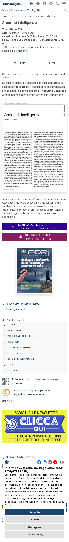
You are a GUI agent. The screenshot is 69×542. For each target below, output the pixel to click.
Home (4, 16)
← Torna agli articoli (13, 309)
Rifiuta (34, 519)
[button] (30, 4)
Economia (12, 324)
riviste (13, 16)
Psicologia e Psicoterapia (21, 336)
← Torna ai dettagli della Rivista (21, 304)
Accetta (34, 512)
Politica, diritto (16, 353)
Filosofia (12, 370)
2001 (29, 16)
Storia (11, 365)
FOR (22, 16)
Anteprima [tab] (19, 63)
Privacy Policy (34, 534)
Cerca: (5, 10)
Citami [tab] (51, 63)
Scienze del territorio (19, 347)
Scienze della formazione (21, 359)
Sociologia (13, 342)
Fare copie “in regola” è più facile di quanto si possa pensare (32, 392)
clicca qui (22, 50)
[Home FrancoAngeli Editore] (13, 4)
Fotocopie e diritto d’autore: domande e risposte (35, 381)
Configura (34, 527)
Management (14, 330)
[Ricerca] (65, 10)
